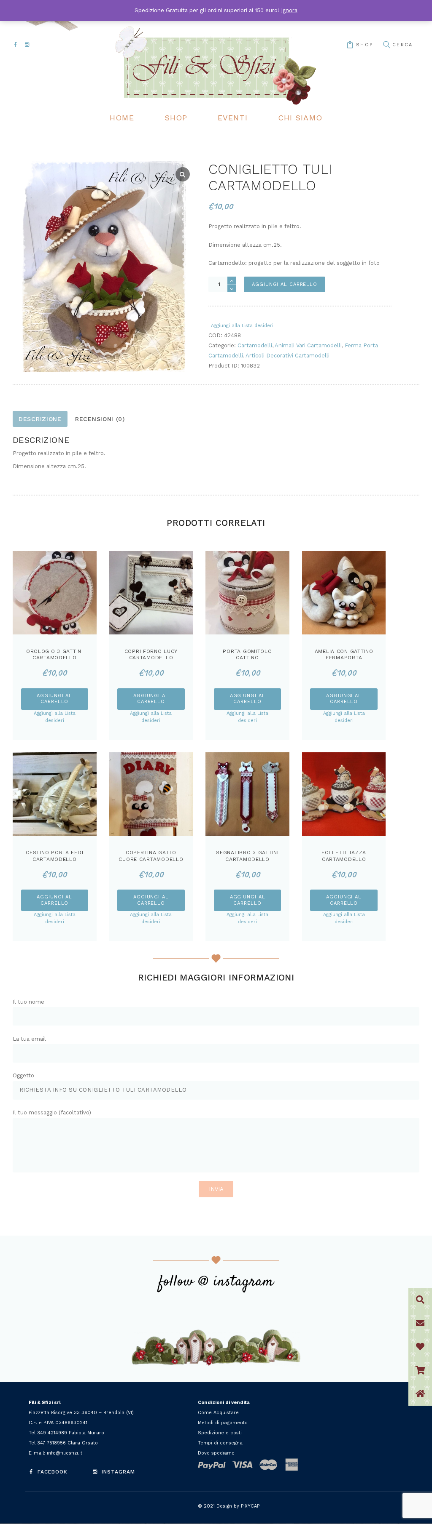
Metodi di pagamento (223, 1422)
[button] (420, 1394)
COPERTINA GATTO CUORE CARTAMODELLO (151, 856)
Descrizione (40, 419)
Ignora (289, 10)
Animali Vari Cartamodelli (308, 345)
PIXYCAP (250, 1506)
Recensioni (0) (100, 419)
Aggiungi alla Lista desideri (242, 325)
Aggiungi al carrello (284, 284)
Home (122, 117)
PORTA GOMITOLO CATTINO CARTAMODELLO (247, 657)
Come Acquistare (218, 1412)
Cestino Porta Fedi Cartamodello (54, 856)
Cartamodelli (255, 345)
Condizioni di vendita (224, 1402)
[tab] (40, 419)
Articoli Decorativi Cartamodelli (287, 355)
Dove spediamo (216, 1453)
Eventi (233, 117)
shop (364, 45)
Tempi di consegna (220, 1443)
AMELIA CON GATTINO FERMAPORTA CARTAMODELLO (344, 657)
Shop (176, 117)
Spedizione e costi (220, 1433)
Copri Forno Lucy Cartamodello (151, 654)
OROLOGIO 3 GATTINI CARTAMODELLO (54, 654)
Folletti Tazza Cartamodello (343, 856)
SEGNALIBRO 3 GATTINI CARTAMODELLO (247, 856)
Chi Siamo (300, 117)
